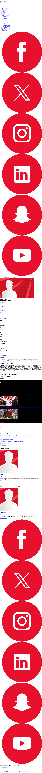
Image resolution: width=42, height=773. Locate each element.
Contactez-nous (4, 30)
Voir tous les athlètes (3, 518)
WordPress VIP (27, 771)
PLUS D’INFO (2, 378)
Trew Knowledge (17, 771)
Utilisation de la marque (6, 28)
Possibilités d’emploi (5, 16)
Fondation (3, 13)
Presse (3, 11)
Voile (1, 476)
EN (1, 0)
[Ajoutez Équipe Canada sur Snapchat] (22, 234)
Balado (3, 9)
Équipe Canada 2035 (5, 15)
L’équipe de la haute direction (9, 22)
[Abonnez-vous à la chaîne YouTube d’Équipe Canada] (22, 275)
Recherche (1, 277)
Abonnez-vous (4, 29)
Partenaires (4, 10)
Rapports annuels (7, 25)
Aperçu (5, 18)
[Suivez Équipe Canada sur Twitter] (22, 112)
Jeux (3, 6)
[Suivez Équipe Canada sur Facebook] (22, 71)
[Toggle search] (0, 2)
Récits (3, 4)
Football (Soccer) (3, 318)
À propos (3, 17)
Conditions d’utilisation (6, 769)
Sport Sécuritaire (4, 27)
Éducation (3, 14)
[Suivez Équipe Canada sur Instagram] (22, 153)
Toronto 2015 (2, 322)
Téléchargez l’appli (5, 8)
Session (5, 24)
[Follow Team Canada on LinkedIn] (22, 194)
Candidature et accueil (7, 26)
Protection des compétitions (8, 20)
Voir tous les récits (3, 445)
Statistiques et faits (5, 12)
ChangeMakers (6, 771)
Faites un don (4, 7)
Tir (0, 514)
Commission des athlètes (8, 23)
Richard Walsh (2, 474)
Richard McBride (3, 512)
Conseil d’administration (8, 21)
